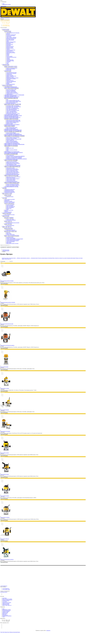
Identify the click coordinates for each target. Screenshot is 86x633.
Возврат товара (5, 613)
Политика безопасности (6, 610)
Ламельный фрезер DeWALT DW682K (6, 280)
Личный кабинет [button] (3, 6)
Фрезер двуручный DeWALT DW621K (6, 559)
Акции (3, 616)
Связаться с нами (5, 612)
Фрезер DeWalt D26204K (4, 409)
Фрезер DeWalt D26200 (4, 366)
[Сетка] (1, 262)
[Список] (0, 262)
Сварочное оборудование (6, 602)
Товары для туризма (5, 603)
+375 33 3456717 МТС (6, 25)
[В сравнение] (2, 287)
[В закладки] (2, 288)
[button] (5, 17)
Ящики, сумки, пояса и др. (6, 605)
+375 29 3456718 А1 (5, 24)
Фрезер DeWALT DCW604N (5, 431)
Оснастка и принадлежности (7, 599)
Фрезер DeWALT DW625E (4, 517)
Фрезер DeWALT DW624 (4, 495)
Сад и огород (4, 601)
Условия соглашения (5, 611)
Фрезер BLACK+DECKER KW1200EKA (7, 345)
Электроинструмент (5, 249)
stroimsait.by (48, 630)
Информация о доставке (6, 4)
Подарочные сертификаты (6, 615)
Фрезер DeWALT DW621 (4, 474)
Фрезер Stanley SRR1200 (4, 538)
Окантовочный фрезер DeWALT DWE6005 (7, 302)
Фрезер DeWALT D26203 (4, 388)
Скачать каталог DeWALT (5, 20)
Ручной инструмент (5, 600)
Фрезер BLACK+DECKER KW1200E (6, 323)
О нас (3, 3)
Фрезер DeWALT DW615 (4, 452)
